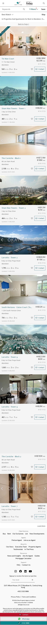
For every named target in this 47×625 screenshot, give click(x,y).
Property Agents (35, 547)
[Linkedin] (25, 571)
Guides (37, 556)
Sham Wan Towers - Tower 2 (14, 208)
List (26, 534)
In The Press (29, 549)
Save (43, 9)
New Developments (37, 534)
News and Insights (14, 556)
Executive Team (21, 547)
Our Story (9, 547)
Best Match (6, 14)
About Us (24, 544)
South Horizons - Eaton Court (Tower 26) (17, 307)
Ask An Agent (28, 556)
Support (23, 562)
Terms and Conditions (29, 597)
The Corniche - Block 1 (11, 158)
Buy (4, 534)
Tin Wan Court (8, 58)
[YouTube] (30, 571)
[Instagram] (15, 571)
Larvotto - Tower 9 (10, 357)
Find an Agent (17, 540)
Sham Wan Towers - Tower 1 (13, 108)
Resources (23, 553)
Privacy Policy (15, 597)
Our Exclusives (18, 534)
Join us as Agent (29, 540)
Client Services (23, 531)
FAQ (18, 565)
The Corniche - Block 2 (11, 456)
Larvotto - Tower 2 (9, 257)
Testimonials (18, 549)
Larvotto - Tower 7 (9, 506)
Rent (9, 534)
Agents (23, 538)
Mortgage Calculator (23, 558)
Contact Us (26, 565)
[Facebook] (20, 571)
